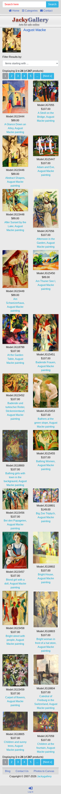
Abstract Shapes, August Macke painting (15, 181)
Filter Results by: (12, 57)
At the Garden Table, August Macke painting (15, 359)
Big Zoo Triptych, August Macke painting (45, 517)
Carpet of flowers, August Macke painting (15, 701)
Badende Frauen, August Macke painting (46, 366)
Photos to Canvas (44, 771)
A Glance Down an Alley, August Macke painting (15, 128)
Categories (31, 10)
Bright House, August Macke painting (46, 578)
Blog (7, 771)
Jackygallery (44, 776)
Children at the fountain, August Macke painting (45, 748)
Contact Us (22, 771)
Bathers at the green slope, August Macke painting (45, 422)
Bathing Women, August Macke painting (45, 465)
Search (52, 4)
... (37, 76)
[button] (51, 778)
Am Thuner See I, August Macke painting (46, 285)
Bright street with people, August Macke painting (15, 640)
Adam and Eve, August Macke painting (46, 171)
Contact (47, 10)
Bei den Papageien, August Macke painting (15, 524)
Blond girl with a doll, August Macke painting (15, 583)
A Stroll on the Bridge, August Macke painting (45, 117)
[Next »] (47, 76)
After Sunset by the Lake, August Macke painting (15, 226)
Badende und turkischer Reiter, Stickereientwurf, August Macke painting (15, 411)
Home (15, 10)
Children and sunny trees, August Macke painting (15, 746)
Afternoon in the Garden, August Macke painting (46, 243)
